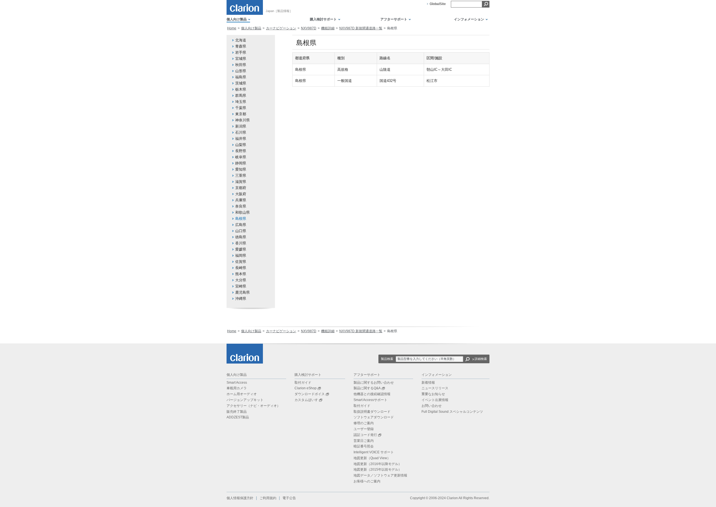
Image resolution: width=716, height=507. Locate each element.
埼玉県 (240, 102)
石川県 (240, 132)
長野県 (240, 151)
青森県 (240, 46)
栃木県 (240, 89)
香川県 (240, 243)
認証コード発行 (365, 435)
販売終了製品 (237, 412)
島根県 (240, 218)
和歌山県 (242, 212)
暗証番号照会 (364, 446)
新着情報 (428, 383)
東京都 (240, 114)
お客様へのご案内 (367, 481)
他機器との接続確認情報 (372, 394)
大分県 (240, 280)
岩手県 (240, 52)
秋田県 (240, 65)
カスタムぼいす (306, 400)
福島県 (240, 77)
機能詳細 (328, 28)
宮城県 (240, 58)
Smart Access (237, 383)
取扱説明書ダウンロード (372, 412)
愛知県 (240, 169)
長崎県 (240, 268)
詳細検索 (481, 358)
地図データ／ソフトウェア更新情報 (380, 475)
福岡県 (240, 255)
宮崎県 (240, 286)
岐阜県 (240, 157)
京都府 (240, 188)
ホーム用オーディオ (242, 394)
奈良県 (240, 206)
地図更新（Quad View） (372, 458)
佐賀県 (240, 262)
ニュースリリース (434, 388)
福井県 (240, 138)
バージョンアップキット (245, 400)
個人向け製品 (251, 28)
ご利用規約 (268, 498)
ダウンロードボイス (310, 394)
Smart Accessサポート (370, 400)
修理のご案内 (364, 423)
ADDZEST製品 (238, 417)
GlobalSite (438, 4)
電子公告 (289, 498)
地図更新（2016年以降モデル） (378, 464)
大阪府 (240, 194)
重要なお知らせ (433, 394)
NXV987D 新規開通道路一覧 (360, 28)
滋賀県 (240, 182)
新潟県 (240, 126)
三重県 (240, 175)
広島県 (240, 225)
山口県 (240, 231)
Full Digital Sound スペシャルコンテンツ (452, 412)
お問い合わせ (431, 406)
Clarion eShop (306, 388)
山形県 (240, 71)
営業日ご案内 (364, 441)
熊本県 (240, 274)
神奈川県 (242, 120)
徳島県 (240, 237)
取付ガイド (303, 383)
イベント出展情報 (434, 400)
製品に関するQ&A (367, 388)
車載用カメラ (237, 388)
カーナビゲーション (281, 28)
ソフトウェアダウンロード (374, 417)
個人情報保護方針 (240, 498)
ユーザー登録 (364, 429)
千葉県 (240, 108)
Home (231, 28)
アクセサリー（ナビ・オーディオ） (253, 406)
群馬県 (240, 95)
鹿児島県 (242, 292)
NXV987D (308, 28)
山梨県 (240, 145)
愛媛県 (240, 249)
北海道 (240, 40)
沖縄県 (240, 298)
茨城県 (240, 83)
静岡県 (240, 163)
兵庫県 (240, 200)
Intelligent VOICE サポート (374, 452)
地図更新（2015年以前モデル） (378, 469)
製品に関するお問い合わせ (374, 383)
